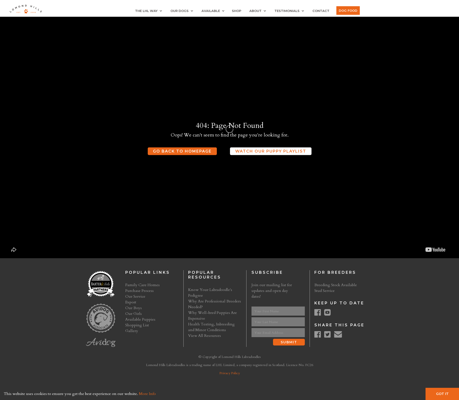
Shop (236, 11)
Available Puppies (140, 319)
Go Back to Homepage (182, 151)
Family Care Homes (142, 285)
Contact (320, 11)
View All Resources (204, 335)
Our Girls (133, 313)
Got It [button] (442, 394)
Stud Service (324, 290)
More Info (147, 393)
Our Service (135, 296)
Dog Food (348, 10)
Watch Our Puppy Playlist (270, 151)
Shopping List (137, 325)
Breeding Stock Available (335, 285)
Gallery (131, 331)
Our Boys (133, 308)
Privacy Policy (229, 373)
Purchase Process (139, 290)
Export (130, 302)
